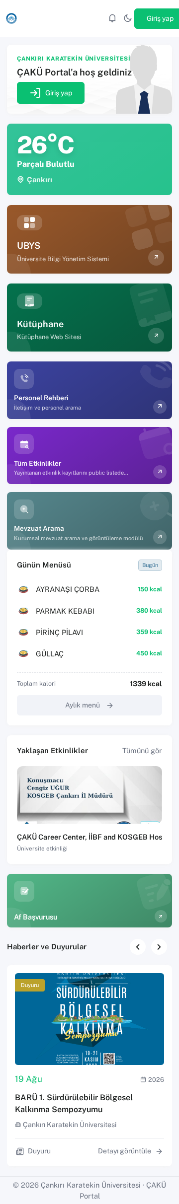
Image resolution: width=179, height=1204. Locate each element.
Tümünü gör (142, 750)
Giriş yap (58, 93)
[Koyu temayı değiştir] (127, 18)
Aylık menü (82, 705)
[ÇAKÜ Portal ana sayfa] (11, 18)
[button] (159, 947)
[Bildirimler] (112, 18)
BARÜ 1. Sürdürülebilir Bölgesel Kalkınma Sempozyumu (74, 1103)
